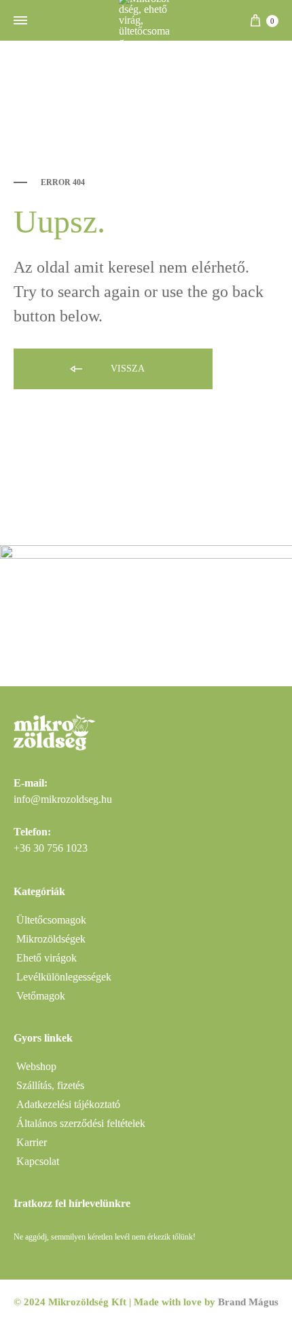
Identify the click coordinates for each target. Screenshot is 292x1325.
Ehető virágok (46, 958)
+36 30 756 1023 (51, 848)
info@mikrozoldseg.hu (63, 799)
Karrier (31, 1142)
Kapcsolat (37, 1161)
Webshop (36, 1066)
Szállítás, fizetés (50, 1085)
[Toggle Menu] (20, 21)
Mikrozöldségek (51, 939)
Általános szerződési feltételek (80, 1123)
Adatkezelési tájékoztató (68, 1104)
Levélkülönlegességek (63, 977)
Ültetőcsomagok (51, 920)
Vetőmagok (40, 996)
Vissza (126, 368)
